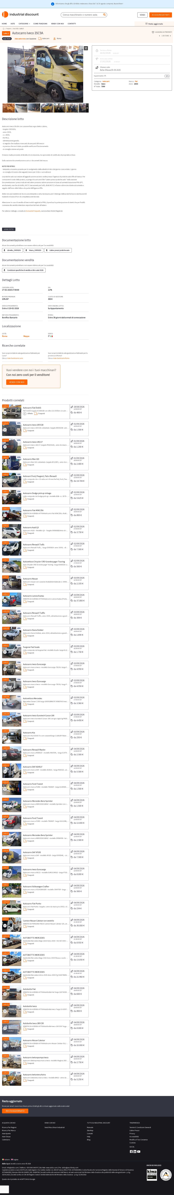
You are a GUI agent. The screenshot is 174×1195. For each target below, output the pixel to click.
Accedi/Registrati (161, 15)
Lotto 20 (6, 902)
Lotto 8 (5, 782)
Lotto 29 (6, 714)
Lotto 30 (6, 697)
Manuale (90, 1127)
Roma (4, 336)
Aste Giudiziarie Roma (61, 358)
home (4, 23)
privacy (132, 1133)
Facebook (131, 1151)
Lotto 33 (6, 987)
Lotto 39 (6, 611)
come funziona (40, 23)
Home (3, 28)
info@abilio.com (12, 1168)
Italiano (7, 1160)
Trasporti (8, 28)
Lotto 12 (6, 748)
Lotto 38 (6, 628)
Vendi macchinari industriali (55, 1127)
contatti (72, 23)
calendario (6, 1139)
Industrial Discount (20, 14)
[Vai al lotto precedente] (159, 35)
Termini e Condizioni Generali (140, 1127)
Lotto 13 (6, 953)
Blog (88, 1139)
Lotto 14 (6, 936)
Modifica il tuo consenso (139, 1139)
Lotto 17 (6, 594)
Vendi (142, 15)
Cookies (133, 1143)
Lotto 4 (5, 423)
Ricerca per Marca (9, 1130)
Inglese (16, 1160)
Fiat (136, 81)
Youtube (138, 1151)
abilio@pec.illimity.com (70, 1168)
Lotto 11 (6, 508)
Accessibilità (134, 1136)
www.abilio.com (51, 1168)
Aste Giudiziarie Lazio (15, 358)
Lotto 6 (5, 816)
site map (90, 1130)
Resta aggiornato (15, 1111)
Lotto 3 (5, 440)
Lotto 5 (5, 833)
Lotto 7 (5, 799)
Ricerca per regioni (9, 1127)
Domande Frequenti (33, 211)
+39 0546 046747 (32, 1168)
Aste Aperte (6, 1133)
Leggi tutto (9, 229)
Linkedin (134, 1151)
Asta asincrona (20, 39)
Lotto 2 (5, 406)
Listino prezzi (134, 1130)
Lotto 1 (5, 491)
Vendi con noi (16, 382)
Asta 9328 (15, 28)
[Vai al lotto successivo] (170, 35)
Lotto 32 (6, 1004)
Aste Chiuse (6, 1136)
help (88, 1136)
